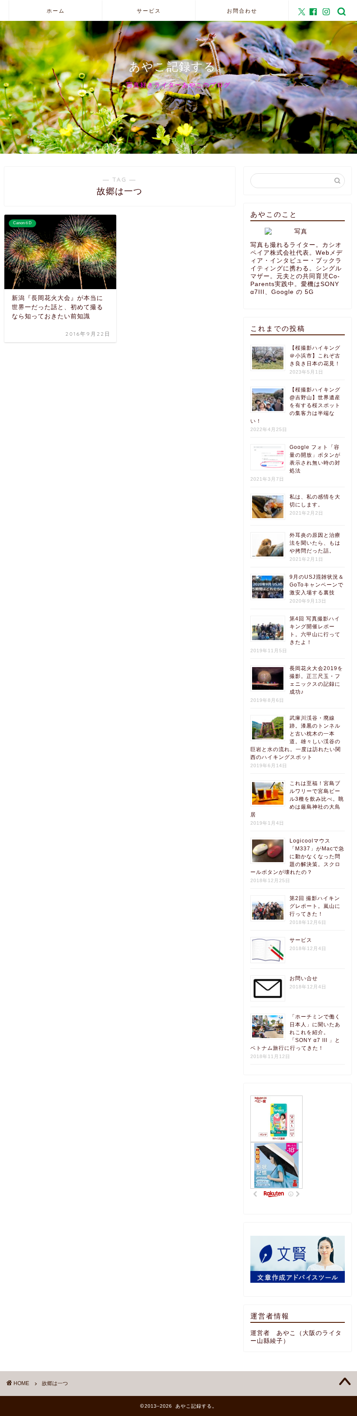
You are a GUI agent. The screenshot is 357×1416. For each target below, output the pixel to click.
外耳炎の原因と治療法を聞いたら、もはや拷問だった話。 (315, 543)
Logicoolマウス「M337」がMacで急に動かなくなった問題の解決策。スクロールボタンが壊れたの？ (297, 856)
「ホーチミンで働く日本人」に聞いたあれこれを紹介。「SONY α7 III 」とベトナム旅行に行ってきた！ (295, 1032)
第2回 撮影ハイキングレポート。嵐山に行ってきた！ (315, 906)
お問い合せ (304, 978)
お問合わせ (242, 10)
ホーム (56, 10)
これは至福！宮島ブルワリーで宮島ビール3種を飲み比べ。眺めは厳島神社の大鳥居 (297, 799)
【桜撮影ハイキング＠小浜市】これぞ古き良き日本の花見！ (315, 356)
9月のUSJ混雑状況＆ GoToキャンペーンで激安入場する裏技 (317, 585)
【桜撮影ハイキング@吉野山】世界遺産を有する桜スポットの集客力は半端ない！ (295, 405)
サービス (149, 10)
